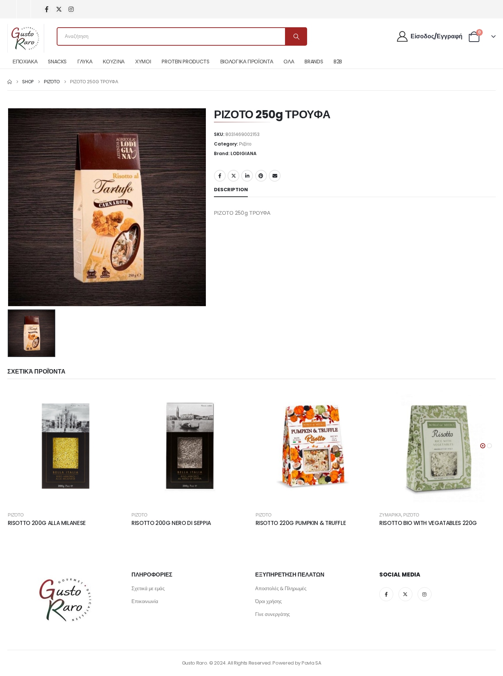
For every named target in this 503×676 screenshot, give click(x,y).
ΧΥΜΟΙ (143, 61)
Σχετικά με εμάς (148, 588)
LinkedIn (247, 176)
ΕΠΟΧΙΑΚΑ (25, 61)
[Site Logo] (25, 38)
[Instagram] (70, 9)
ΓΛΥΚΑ (84, 61)
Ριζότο (245, 144)
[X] (58, 9)
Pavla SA (311, 662)
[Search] (295, 36)
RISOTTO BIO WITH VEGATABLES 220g (428, 523)
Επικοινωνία (144, 601)
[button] (482, 445)
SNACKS (57, 61)
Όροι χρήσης (268, 601)
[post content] (66, 446)
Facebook (220, 176)
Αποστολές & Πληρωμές (280, 588)
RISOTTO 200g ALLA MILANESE (47, 523)
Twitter (233, 176)
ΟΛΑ (289, 61)
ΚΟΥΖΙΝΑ (113, 61)
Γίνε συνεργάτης (272, 614)
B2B (338, 61)
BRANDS (314, 61)
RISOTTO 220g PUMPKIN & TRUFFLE (301, 523)
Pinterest (261, 176)
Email (275, 176)
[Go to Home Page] (9, 82)
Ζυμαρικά (390, 515)
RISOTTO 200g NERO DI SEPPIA (171, 523)
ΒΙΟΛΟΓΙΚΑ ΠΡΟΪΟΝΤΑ (246, 61)
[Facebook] (46, 9)
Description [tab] (231, 189)
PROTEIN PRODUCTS (185, 61)
